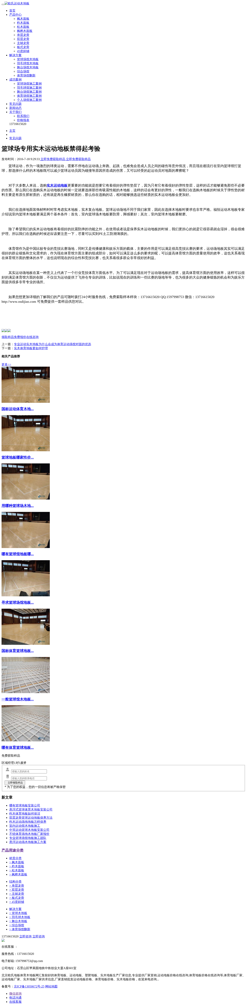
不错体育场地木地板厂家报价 (29, 833)
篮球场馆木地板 (28, 59)
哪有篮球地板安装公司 (24, 805)
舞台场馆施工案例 (29, 91)
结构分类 (15, 881)
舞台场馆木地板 (28, 67)
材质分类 (15, 858)
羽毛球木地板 (19, 917)
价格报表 (23, 120)
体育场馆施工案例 (29, 95)
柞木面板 (23, 22)
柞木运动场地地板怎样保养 (27, 821)
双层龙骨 (23, 39)
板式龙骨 (23, 47)
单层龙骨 (23, 35)
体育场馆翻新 (26, 75)
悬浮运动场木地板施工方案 (27, 842)
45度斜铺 (23, 51)
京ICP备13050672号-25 (29, 986)
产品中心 (15, 14)
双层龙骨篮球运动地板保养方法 (30, 817)
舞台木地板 (18, 921)
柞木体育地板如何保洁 (24, 813)
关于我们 (15, 112)
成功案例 (15, 79)
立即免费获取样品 (53, 159)
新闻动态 (15, 108)
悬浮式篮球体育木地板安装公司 (30, 809)
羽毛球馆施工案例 (29, 87)
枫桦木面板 (24, 30)
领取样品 (8, 337)
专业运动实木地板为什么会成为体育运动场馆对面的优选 (52, 344)
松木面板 (23, 26)
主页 (12, 130)
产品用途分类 (13, 850)
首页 (12, 10)
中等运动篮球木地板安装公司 (29, 829)
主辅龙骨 (23, 43)
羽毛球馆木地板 (28, 63)
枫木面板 (23, 18)
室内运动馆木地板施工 (24, 825)
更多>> (6, 364)
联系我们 (23, 116)
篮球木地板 (18, 913)
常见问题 (15, 103)
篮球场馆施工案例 (29, 83)
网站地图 (51, 986)
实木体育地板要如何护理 (31, 348)
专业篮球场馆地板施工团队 (27, 838)
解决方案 (15, 55)
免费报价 (20, 337)
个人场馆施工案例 (29, 99)
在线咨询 (32, 337)
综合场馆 (23, 71)
